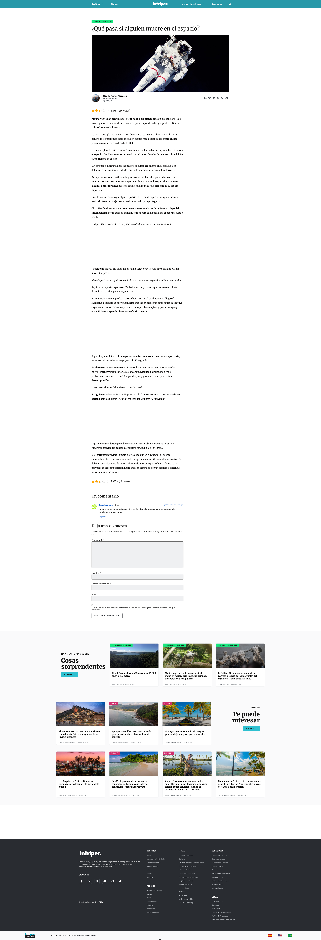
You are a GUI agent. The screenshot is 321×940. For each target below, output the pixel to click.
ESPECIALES (218, 851)
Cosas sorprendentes (102, 21)
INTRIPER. (99, 902)
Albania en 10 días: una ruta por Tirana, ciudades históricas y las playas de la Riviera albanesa (80, 734)
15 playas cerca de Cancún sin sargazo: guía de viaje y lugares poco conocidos (185, 733)
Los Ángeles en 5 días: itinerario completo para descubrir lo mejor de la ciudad (79, 784)
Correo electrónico (101, 584)
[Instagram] (89, 881)
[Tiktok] (120, 881)
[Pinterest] (112, 881)
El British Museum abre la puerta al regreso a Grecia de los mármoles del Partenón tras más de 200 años (237, 676)
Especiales (217, 4)
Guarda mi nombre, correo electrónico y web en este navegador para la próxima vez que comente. (133, 609)
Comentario (98, 540)
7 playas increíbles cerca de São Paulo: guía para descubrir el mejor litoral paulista (132, 734)
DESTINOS (152, 851)
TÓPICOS (151, 886)
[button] (230, 4)
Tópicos (115, 4)
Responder (102, 517)
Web (94, 595)
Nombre (96, 573)
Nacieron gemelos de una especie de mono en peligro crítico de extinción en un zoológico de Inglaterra (186, 676)
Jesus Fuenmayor (106, 505)
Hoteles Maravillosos (191, 4)
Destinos (96, 4)
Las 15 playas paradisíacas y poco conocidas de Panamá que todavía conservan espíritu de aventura (130, 784)
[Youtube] (104, 881)
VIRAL (182, 851)
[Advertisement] (137, 246)
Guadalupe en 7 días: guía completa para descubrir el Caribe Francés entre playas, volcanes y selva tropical (239, 784)
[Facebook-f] (81, 881)
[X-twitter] (97, 881)
